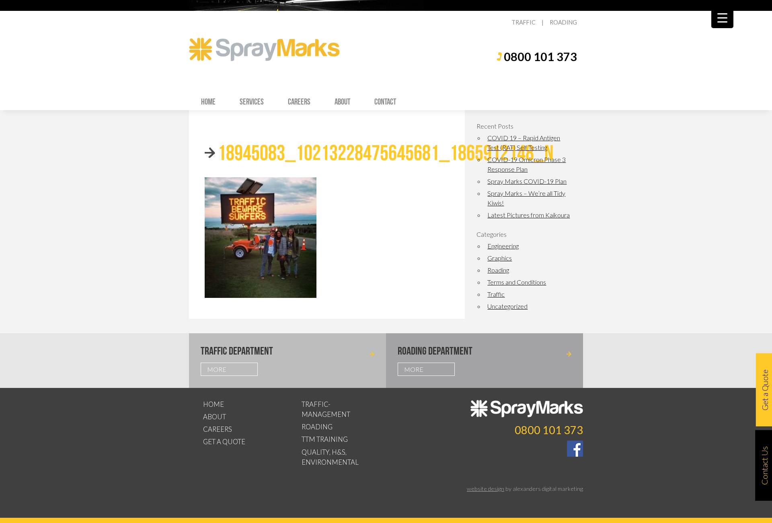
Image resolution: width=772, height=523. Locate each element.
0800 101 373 (540, 57)
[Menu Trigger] (722, 17)
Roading (498, 270)
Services (252, 101)
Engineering (503, 246)
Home (208, 101)
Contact (385, 101)
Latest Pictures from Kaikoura (528, 215)
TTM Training (325, 439)
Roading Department (435, 351)
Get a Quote (224, 441)
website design (485, 488)
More (216, 369)
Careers (299, 101)
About (342, 101)
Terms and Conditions (516, 282)
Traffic (496, 294)
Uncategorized (507, 306)
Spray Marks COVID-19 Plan (527, 181)
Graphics (499, 258)
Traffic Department (237, 351)
